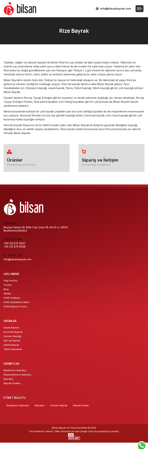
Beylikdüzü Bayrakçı (15, 370)
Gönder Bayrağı (12, 336)
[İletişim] (111, 158)
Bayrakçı (8, 378)
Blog (6, 289)
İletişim (7, 293)
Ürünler (8, 284)
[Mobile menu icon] (139, 8)
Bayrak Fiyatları (12, 383)
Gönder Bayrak (58, 405)
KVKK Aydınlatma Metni (16, 302)
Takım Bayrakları (13, 349)
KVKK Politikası (12, 297)
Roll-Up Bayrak (12, 340)
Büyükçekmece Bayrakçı (17, 374)
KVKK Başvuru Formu (15, 306)
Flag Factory (11, 280)
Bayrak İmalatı (81, 405)
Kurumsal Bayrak (13, 331)
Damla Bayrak (11, 344)
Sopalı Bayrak (11, 327)
